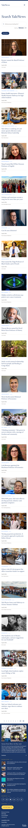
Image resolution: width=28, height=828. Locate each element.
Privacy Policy (4, 822)
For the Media (4, 815)
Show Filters (5, 33)
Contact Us (4, 817)
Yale (24, 826)
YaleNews (5, 5)
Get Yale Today (6, 807)
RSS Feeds (3, 813)
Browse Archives (5, 812)
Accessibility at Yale (5, 820)
